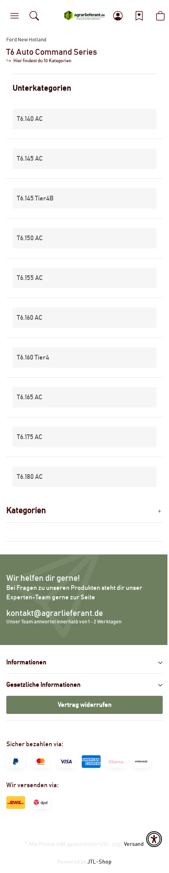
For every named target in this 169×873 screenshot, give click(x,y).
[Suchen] (34, 15)
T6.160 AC (29, 318)
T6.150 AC (30, 238)
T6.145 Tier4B (35, 198)
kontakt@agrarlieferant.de (54, 613)
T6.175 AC (29, 437)
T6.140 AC (30, 119)
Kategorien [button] (26, 510)
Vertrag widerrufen (85, 705)
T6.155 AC (30, 278)
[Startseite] (84, 16)
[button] (14, 15)
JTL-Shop (99, 862)
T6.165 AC (29, 397)
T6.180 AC (30, 477)
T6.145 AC (30, 159)
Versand (134, 844)
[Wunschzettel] (139, 15)
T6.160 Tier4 (33, 357)
